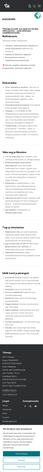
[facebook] (25, 406)
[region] (21, 448)
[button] (39, 5)
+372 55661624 (9, 394)
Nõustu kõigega (21, 454)
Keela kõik (21, 467)
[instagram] (30, 406)
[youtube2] (35, 406)
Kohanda (21, 460)
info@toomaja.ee (9, 390)
